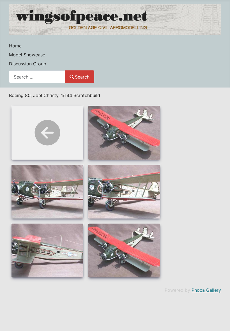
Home (15, 46)
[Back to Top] (220, 321)
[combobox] (37, 76)
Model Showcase (27, 55)
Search (82, 77)
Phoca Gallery (206, 290)
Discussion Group (27, 63)
